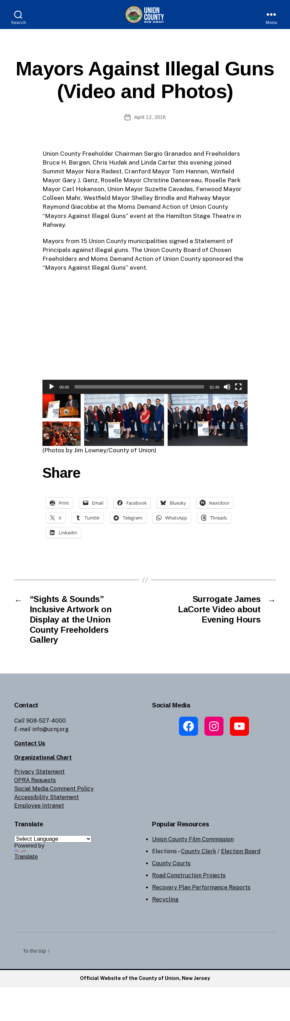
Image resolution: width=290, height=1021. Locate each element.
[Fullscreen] (238, 386)
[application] (145, 336)
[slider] (139, 387)
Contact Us (29, 743)
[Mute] (227, 386)
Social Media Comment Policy (54, 788)
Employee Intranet (39, 805)
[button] (145, 336)
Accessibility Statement (46, 797)
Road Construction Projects (189, 875)
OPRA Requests (35, 780)
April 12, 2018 (150, 117)
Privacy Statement (39, 771)
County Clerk (198, 851)
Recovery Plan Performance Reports (201, 887)
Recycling (165, 899)
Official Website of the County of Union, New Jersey (145, 978)
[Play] (51, 386)
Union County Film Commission (193, 839)
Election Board (240, 851)
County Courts (171, 863)
